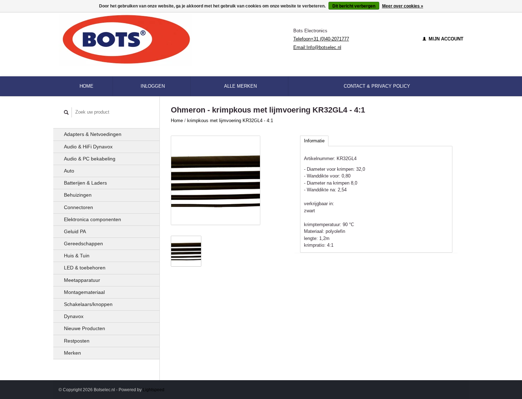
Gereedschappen (83, 243)
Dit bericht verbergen (353, 6)
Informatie (314, 140)
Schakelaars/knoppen (88, 304)
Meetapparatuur (82, 280)
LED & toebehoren (84, 267)
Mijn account (445, 39)
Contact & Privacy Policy (377, 86)
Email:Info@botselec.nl (317, 47)
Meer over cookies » (402, 6)
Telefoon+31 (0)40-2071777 (321, 39)
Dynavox (73, 316)
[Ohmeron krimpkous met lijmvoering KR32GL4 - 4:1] (215, 180)
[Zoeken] (66, 112)
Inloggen (153, 86)
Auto (69, 171)
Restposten (76, 341)
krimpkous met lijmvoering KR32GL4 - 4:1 (230, 120)
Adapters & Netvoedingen (92, 134)
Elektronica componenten (92, 219)
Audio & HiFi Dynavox (88, 146)
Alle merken (240, 86)
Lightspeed (153, 389)
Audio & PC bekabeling (89, 159)
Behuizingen (78, 195)
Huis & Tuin (76, 255)
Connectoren (78, 207)
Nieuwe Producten (84, 328)
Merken (72, 353)
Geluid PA (75, 231)
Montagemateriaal (84, 292)
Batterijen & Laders (85, 183)
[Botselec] (176, 39)
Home (86, 86)
